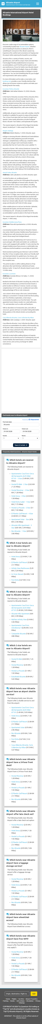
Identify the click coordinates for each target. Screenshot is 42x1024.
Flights (14, 999)
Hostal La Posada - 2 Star (20, 508)
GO (33, 994)
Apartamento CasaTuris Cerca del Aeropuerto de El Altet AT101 (22, 607)
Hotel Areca (15, 556)
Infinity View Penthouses (20, 568)
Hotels (12, 1001)
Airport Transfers (32, 999)
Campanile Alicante (18, 634)
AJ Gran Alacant (17, 574)
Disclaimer (30, 1001)
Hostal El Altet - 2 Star (19, 484)
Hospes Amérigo (8, 131)
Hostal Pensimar (17, 665)
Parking (5, 1001)
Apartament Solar (18, 727)
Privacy (38, 1001)
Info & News (21, 1001)
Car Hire (21, 999)
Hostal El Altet (16, 659)
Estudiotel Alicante (18, 677)
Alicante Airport (24, 46)
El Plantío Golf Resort (19, 562)
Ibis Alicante (15, 733)
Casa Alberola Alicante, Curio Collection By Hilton (18, 317)
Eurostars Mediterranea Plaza (12, 222)
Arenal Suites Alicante (10, 172)
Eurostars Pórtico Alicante (11, 89)
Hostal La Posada (17, 671)
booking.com (7, 81)
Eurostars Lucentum (9, 274)
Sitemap (22, 1003)
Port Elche (15, 580)
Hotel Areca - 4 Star (18, 496)
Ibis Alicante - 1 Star (18, 531)
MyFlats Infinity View (19, 619)
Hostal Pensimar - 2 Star (20, 490)
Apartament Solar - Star (20, 519)
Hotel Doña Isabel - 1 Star (20, 502)
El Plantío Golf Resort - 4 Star (22, 513)
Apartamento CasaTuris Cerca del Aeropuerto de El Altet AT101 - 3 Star (22, 476)
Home (8, 999)
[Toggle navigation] (37, 4)
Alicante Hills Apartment (20, 614)
